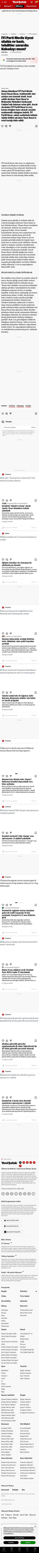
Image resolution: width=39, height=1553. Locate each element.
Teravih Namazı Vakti (8, 1421)
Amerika (4, 1318)
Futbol (3, 1373)
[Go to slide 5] (21, 773)
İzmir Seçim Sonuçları (8, 1352)
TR (20, 1162)
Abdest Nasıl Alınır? (27, 1447)
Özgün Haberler (25, 1399)
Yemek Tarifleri (25, 1402)
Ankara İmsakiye (7, 1434)
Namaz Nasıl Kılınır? (27, 1444)
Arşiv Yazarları (25, 1378)
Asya (3, 1315)
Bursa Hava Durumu (8, 1470)
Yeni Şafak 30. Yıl (26, 1334)
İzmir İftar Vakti (6, 1449)
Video (3, 1296)
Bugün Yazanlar (25, 1370)
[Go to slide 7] (23, 773)
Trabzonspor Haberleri (28, 1473)
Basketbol (4, 1370)
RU (34, 1162)
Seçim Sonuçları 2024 (8, 1334)
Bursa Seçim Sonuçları (9, 1358)
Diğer (3, 1389)
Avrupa (3, 1313)
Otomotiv (23, 1315)
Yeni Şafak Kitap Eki (27, 1350)
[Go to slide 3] (19, 773)
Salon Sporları (6, 1386)
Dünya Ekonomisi (26, 1313)
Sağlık (22, 1342)
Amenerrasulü (25, 1434)
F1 (2, 1381)
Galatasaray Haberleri (27, 1468)
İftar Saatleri (5, 1452)
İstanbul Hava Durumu (8, 1462)
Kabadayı (21, 406)
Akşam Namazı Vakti (8, 1415)
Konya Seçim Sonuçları (9, 1363)
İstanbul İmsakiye (7, 1431)
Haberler (23, 1301)
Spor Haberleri (26, 1458)
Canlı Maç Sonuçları (27, 1478)
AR (27, 1162)
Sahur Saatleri (6, 1455)
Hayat (22, 1329)
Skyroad (32, 1515)
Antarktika (4, 1323)
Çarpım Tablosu (25, 1407)
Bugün (4, 1291)
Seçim (3, 1329)
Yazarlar (23, 1366)
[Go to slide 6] (22, 773)
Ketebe (16, 1515)
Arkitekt (4, 1518)
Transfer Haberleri (26, 1462)
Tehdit (29, 406)
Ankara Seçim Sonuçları (9, 1350)
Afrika (3, 1321)
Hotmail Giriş (24, 1405)
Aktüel (22, 1336)
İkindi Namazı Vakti (7, 1413)
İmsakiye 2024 (6, 1428)
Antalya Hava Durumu (8, 1473)
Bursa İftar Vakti (6, 1447)
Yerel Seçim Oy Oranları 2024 (9, 1343)
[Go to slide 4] (20, 773)
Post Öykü (13, 1518)
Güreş (3, 1384)
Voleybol (4, 1376)
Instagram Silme (25, 1410)
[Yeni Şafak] (19, 2)
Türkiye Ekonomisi (26, 1310)
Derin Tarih (24, 1515)
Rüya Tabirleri (24, 1452)
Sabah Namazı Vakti (8, 1407)
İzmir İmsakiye (6, 1436)
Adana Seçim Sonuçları (9, 1355)
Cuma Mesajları (25, 1428)
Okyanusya (5, 1326)
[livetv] (31, 2)
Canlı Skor (23, 1476)
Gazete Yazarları (25, 1373)
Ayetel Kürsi (24, 1436)
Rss (23, 1490)
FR (30, 1162)
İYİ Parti (12, 406)
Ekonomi (23, 1306)
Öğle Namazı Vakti (7, 1410)
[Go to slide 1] (16, 773)
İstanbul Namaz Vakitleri (9, 1399)
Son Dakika (6, 1301)
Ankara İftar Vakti (7, 1441)
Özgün (23, 1395)
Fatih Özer (4, 52)
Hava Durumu (6, 1458)
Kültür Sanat (24, 1339)
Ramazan (5, 1424)
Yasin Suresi (24, 1431)
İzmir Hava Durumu (7, 1468)
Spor (3, 1366)
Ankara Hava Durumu (8, 1465)
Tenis (3, 1378)
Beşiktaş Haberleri (26, 1465)
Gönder (33, 427)
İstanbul (22, 34)
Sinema (22, 1344)
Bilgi (2, 1392)
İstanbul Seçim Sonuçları (9, 1347)
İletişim (15, 1490)
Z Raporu (8, 1515)
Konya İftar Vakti (7, 1444)
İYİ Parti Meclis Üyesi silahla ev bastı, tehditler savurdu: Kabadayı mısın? (33, 34)
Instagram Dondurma (27, 1413)
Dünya (4, 1306)
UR (20, 1166)
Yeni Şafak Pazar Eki (27, 1352)
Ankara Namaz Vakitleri (9, 1402)
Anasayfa (4, 34)
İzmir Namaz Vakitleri (8, 1405)
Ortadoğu (4, 1310)
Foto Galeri (24, 1296)
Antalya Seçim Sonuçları (9, 1360)
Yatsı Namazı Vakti (7, 1418)
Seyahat (23, 1347)
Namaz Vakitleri (7, 1395)
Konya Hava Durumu (8, 1476)
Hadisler (23, 1449)
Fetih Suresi (24, 1441)
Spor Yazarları (25, 1376)
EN (23, 1162)
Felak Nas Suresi (26, 1439)
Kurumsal (5, 1490)
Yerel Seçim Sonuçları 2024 (8, 1337)
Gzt (2, 1515)
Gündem (13, 34)
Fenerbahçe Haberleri (27, 1470)
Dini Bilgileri (25, 1424)
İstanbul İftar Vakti (7, 1439)
